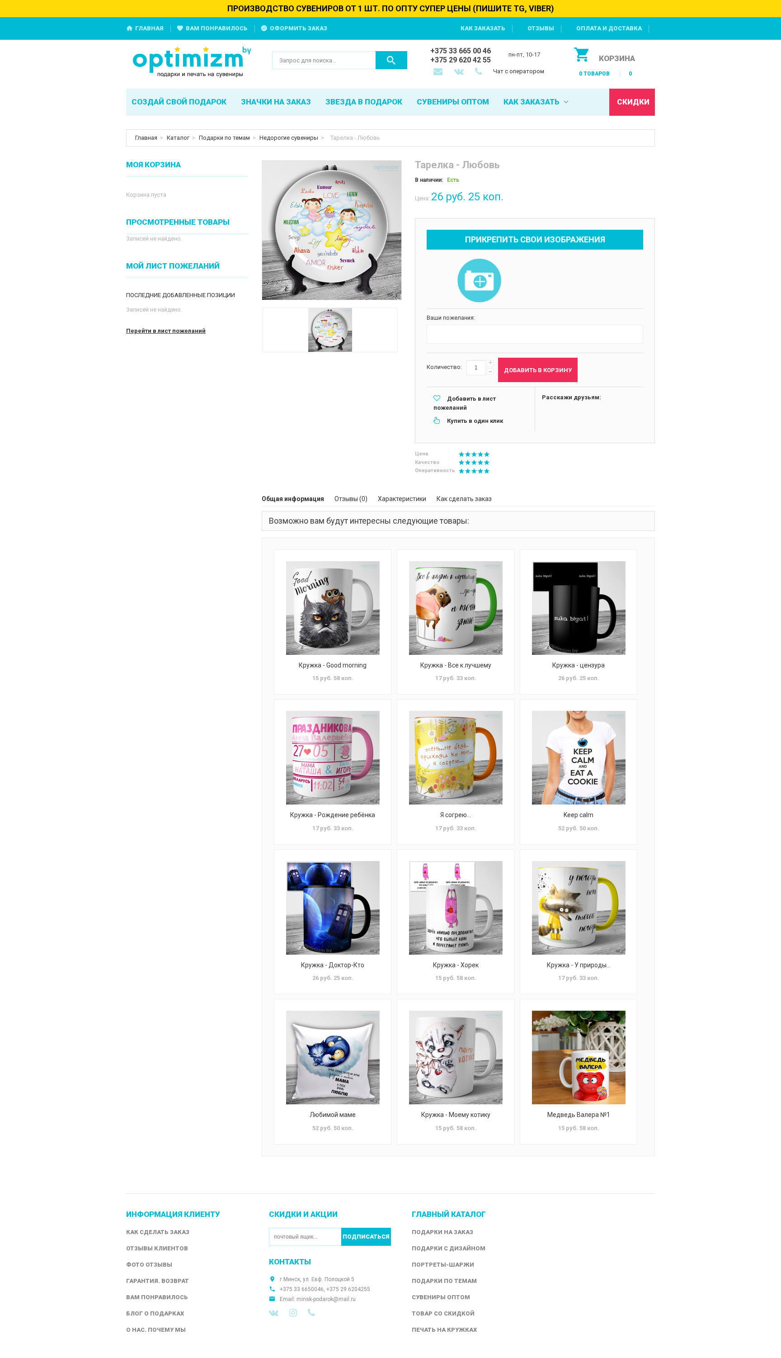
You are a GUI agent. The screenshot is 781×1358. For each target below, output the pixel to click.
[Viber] (311, 1312)
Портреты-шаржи (443, 1264)
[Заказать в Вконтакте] (459, 72)
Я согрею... (455, 815)
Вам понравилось (217, 28)
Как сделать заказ (464, 498)
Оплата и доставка (609, 28)
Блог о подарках (155, 1313)
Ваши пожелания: (451, 317)
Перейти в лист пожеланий (166, 330)
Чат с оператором (518, 71)
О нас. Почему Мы (156, 1329)
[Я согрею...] (456, 757)
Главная (149, 28)
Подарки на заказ (442, 1232)
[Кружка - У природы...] (579, 908)
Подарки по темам (224, 137)
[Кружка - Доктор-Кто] (333, 908)
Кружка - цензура (578, 665)
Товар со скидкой (443, 1313)
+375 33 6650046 (302, 1289)
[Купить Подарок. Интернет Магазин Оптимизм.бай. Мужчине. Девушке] (192, 63)
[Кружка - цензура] (579, 608)
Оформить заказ (298, 28)
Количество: (444, 367)
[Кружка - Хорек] (456, 908)
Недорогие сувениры (288, 137)
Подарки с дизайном (448, 1248)
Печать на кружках (444, 1329)
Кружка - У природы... (579, 965)
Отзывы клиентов (157, 1248)
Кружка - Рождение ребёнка (332, 815)
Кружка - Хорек (456, 965)
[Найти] (391, 60)
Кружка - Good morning (333, 665)
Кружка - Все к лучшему (455, 665)
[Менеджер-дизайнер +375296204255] (480, 72)
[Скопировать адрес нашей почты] (438, 72)
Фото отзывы (149, 1264)
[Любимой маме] (333, 1057)
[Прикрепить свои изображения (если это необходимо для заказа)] (479, 281)
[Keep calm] (579, 757)
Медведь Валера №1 (578, 1114)
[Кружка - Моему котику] (456, 1057)
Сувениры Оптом (441, 1297)
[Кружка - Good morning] (333, 608)
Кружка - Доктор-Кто (332, 965)
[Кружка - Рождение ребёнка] (333, 757)
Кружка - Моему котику (455, 1114)
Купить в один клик (475, 420)
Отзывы (540, 28)
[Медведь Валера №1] (579, 1057)
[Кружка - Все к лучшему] (456, 608)
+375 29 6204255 (348, 1289)
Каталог (178, 137)
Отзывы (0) (350, 498)
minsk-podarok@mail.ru (326, 1299)
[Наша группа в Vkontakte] (273, 1312)
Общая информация (293, 498)
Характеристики (402, 498)
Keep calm (578, 815)
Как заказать (483, 28)
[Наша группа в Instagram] (293, 1312)
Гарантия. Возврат (157, 1281)
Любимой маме (333, 1114)
